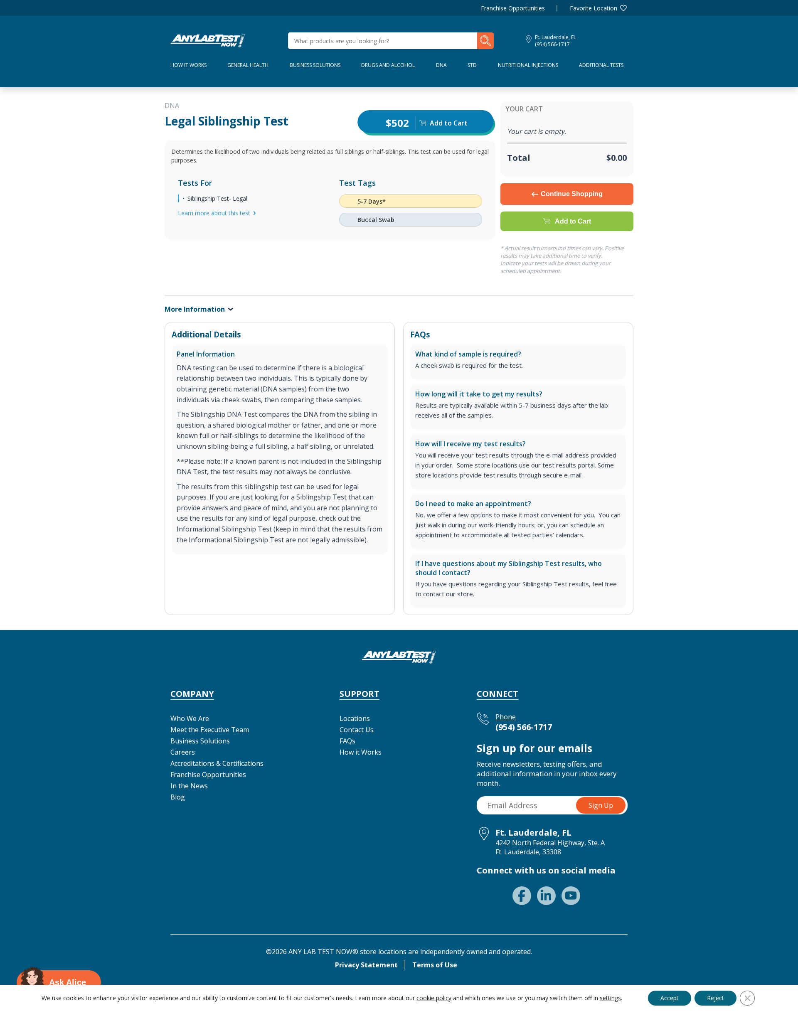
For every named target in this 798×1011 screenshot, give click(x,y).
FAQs (347, 740)
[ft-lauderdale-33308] (207, 39)
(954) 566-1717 (552, 44)
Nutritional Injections (528, 65)
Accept (669, 998)
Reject (715, 998)
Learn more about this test (214, 213)
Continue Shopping (572, 193)
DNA (441, 65)
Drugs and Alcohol (388, 65)
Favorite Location (593, 8)
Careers (182, 752)
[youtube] (571, 895)
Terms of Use (434, 964)
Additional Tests (601, 65)
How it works (188, 65)
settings (610, 998)
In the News (189, 785)
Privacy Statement (366, 964)
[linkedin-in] (546, 895)
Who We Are (189, 718)
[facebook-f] (521, 895)
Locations (355, 718)
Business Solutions (315, 65)
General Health (247, 65)
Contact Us (357, 729)
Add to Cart (573, 221)
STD (472, 65)
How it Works (361, 752)
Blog (177, 797)
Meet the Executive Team (209, 729)
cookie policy (433, 998)
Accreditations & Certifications (217, 763)
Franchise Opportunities (513, 8)
